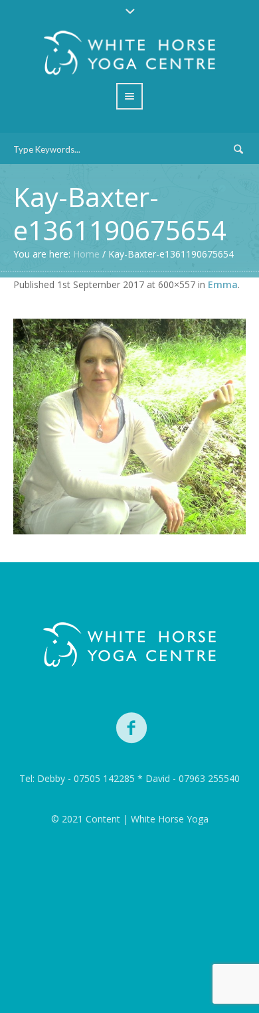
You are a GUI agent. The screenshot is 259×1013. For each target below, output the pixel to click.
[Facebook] (132, 728)
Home (86, 254)
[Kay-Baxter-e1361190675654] (129, 426)
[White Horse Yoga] (129, 645)
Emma (223, 284)
